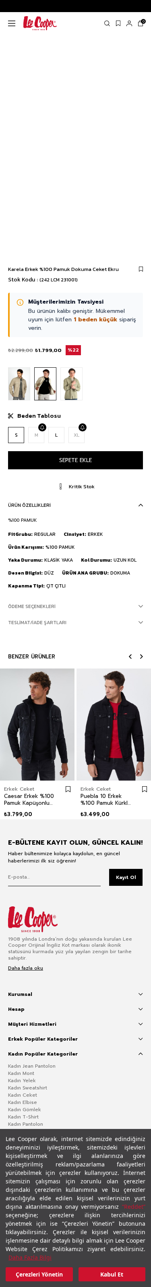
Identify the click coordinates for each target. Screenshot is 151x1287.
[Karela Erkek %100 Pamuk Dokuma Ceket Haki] (71, 384)
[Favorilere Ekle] (141, 269)
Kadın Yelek (22, 1080)
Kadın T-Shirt (23, 1116)
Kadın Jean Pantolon (32, 1066)
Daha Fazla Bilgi (30, 1257)
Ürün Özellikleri (29, 505)
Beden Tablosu (39, 415)
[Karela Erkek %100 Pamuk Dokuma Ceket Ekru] (45, 384)
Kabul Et (111, 1274)
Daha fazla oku (25, 968)
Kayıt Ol (126, 877)
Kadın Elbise (22, 1102)
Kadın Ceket (22, 1095)
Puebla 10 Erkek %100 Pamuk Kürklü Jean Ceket (106, 799)
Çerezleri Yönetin (39, 1274)
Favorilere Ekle (68, 789)
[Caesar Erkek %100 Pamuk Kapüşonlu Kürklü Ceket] (37, 724)
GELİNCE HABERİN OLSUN (42, 427)
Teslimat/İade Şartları (37, 622)
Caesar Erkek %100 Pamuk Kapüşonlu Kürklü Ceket (29, 799)
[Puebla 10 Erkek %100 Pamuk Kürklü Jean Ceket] (114, 724)
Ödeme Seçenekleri (32, 606)
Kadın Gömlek (24, 1109)
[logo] (39, 919)
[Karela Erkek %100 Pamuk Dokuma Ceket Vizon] (19, 384)
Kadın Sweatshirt (27, 1087)
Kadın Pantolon (25, 1124)
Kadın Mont (21, 1073)
